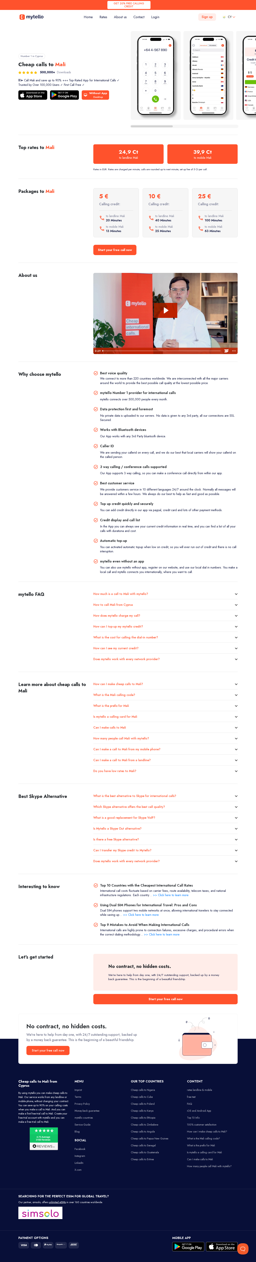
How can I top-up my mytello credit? (118, 626)
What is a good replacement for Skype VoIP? (124, 817)
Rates (103, 17)
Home (90, 16)
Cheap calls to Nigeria (143, 1090)
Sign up (207, 16)
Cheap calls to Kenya (142, 1111)
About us (120, 17)
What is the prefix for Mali (111, 706)
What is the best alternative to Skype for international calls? (134, 796)
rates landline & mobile (199, 1090)
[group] (156, 75)
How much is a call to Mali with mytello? (120, 594)
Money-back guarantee (87, 1111)
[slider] (162, 351)
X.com (78, 1170)
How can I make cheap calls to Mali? (118, 684)
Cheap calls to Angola (143, 1131)
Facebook (80, 1149)
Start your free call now (115, 250)
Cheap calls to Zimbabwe (144, 1124)
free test (191, 1097)
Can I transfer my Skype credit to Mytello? (122, 850)
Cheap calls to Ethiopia (143, 1118)
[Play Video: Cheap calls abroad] (165, 310)
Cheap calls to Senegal (143, 1145)
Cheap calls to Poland (143, 1104)
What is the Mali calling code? (114, 695)
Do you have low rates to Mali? (114, 771)
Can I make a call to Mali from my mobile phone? (126, 749)
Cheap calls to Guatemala (145, 1152)
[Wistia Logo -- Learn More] (226, 351)
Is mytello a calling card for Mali (115, 716)
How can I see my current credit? (115, 648)
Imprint (78, 1090)
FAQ (189, 1104)
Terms (78, 1097)
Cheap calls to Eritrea (142, 1159)
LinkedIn (79, 1163)
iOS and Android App (199, 1111)
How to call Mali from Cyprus (113, 605)
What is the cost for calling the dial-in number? (125, 637)
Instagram (80, 1156)
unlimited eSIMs (57, 1202)
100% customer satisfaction (201, 1124)
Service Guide (82, 1124)
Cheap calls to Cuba (142, 1097)
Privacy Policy (82, 1104)
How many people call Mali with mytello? (121, 738)
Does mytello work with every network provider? (126, 659)
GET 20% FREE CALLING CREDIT (129, 4)
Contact (138, 17)
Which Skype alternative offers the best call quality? (129, 807)
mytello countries (84, 1118)
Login (155, 17)
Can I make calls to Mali (109, 727)
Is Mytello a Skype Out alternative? (117, 828)
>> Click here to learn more (171, 895)
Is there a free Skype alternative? (116, 839)
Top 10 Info (193, 1118)
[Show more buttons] (234, 351)
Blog (77, 1131)
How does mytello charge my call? (116, 615)
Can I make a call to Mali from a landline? (122, 760)
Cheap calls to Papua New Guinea (149, 1138)
